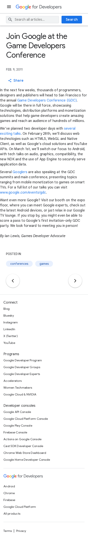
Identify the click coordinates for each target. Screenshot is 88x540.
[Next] (75, 281)
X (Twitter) (10, 336)
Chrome (9, 493)
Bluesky (8, 315)
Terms (7, 531)
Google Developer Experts (21, 374)
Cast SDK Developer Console (23, 446)
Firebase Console (15, 432)
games (44, 264)
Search (72, 19)
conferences (19, 264)
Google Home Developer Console (26, 460)
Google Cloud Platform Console (25, 419)
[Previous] (13, 281)
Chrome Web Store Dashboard (24, 453)
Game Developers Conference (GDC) (47, 100)
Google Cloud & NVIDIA (19, 394)
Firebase (9, 500)
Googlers (20, 172)
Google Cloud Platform (19, 507)
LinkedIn (9, 329)
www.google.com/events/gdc (23, 192)
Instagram (10, 322)
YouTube (9, 343)
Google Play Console (17, 425)
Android (9, 486)
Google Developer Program (22, 360)
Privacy (21, 531)
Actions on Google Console (22, 439)
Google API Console (17, 412)
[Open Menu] (9, 6)
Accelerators (12, 381)
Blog (6, 309)
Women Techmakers (17, 387)
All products (11, 513)
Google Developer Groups (21, 367)
